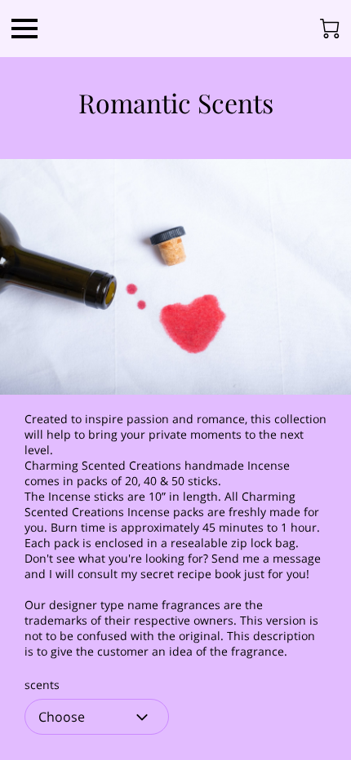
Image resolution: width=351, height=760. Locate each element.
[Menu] (24, 28)
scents (42, 685)
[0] (330, 28)
